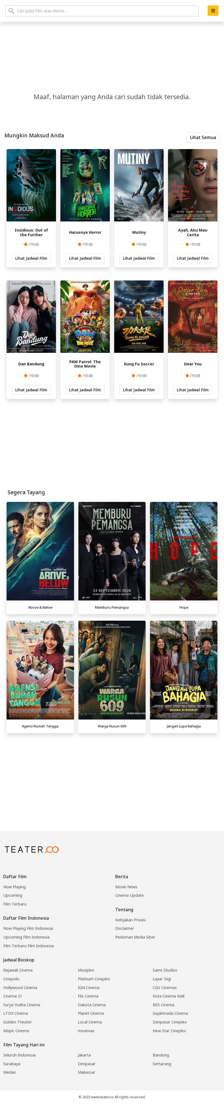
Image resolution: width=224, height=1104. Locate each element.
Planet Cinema (91, 1013)
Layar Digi (162, 978)
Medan (9, 1072)
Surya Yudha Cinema (21, 1004)
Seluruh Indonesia (19, 1055)
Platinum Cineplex (94, 978)
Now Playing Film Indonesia (28, 928)
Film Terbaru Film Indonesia (28, 945)
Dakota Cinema (92, 1004)
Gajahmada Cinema (170, 1013)
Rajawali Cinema (18, 970)
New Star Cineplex (169, 1030)
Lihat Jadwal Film (31, 258)
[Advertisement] (112, 774)
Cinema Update (129, 895)
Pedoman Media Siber (135, 937)
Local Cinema (90, 1022)
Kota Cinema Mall (168, 996)
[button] (213, 10)
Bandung (161, 1055)
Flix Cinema (88, 996)
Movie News (126, 886)
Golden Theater (17, 1022)
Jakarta (84, 1055)
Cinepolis (11, 978)
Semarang (162, 1063)
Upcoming (12, 895)
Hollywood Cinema (20, 987)
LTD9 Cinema (15, 1013)
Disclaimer (124, 928)
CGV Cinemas (165, 987)
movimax (86, 1030)
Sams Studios (165, 970)
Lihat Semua (203, 137)
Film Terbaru (14, 904)
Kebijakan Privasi (130, 919)
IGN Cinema (88, 987)
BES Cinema (163, 1004)
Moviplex (86, 970)
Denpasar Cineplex (170, 1022)
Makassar (86, 1072)
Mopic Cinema (16, 1030)
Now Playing (14, 886)
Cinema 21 (12, 996)
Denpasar (87, 1063)
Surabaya (11, 1063)
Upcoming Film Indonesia (26, 937)
